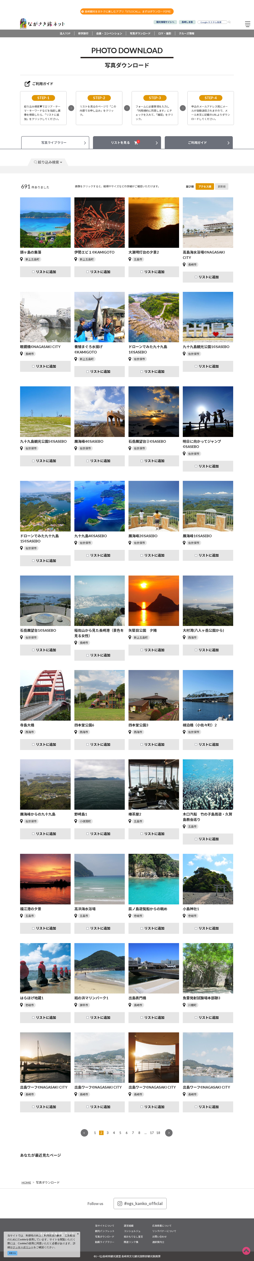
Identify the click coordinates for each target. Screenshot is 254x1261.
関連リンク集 (131, 1242)
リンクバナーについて (164, 1231)
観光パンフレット (105, 1231)
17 (152, 1133)
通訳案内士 (158, 1242)
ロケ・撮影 (164, 33)
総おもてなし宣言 (133, 1236)
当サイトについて (104, 1225)
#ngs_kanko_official (143, 1203)
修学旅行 (83, 33)
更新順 (222, 186)
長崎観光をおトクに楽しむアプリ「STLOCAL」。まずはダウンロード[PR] (127, 11)
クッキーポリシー (23, 1247)
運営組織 (129, 1225)
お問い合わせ (159, 1236)
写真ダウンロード (140, 33)
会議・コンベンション (109, 33)
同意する (12, 1253)
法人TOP (65, 33)
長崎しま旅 (187, 22)
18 (158, 1133)
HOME (26, 1182)
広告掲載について (162, 1225)
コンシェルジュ (132, 1231)
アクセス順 (204, 186)
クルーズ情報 (186, 33)
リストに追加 (46, 272)
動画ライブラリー (104, 1242)
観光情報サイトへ (165, 22)
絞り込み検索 (48, 162)
